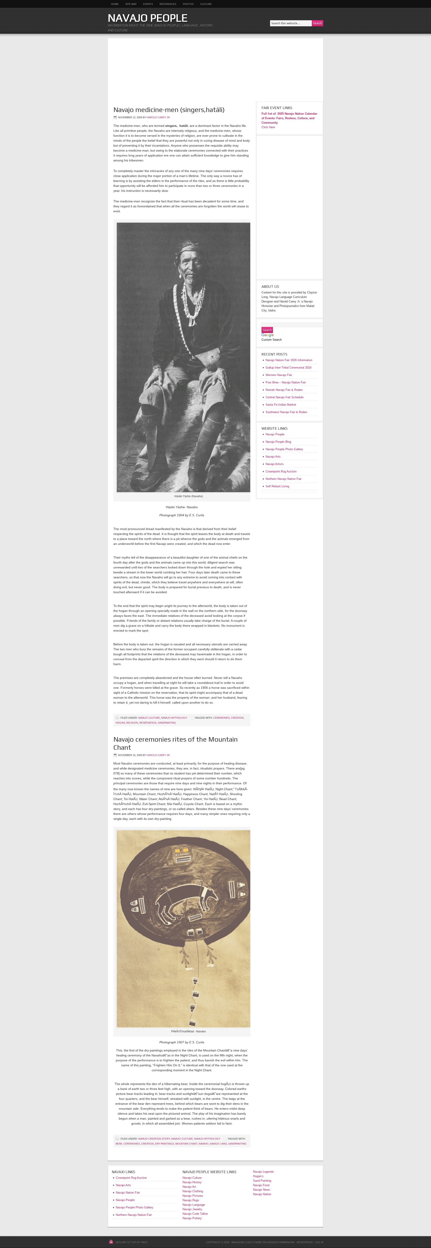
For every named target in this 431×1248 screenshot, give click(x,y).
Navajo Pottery (192, 1218)
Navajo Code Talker (195, 1213)
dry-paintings (164, 1143)
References (168, 4)
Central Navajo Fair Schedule (284, 397)
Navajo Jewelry (192, 1209)
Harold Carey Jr (158, 117)
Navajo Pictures (193, 1195)
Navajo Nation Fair (128, 1192)
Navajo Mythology (174, 717)
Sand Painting (262, 1180)
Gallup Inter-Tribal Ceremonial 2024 (288, 367)
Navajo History (192, 1182)
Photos (188, 4)
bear (119, 1143)
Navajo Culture (149, 717)
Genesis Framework (280, 1242)
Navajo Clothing (193, 1191)
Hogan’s (258, 1176)
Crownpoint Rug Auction (131, 1177)
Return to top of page (131, 1242)
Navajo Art (189, 1186)
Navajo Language (194, 1204)
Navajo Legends (263, 1171)
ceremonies (221, 717)
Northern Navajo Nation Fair (134, 1215)
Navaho (204, 1143)
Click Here (268, 127)
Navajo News (261, 1189)
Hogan (120, 722)
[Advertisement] (215, 69)
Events (148, 4)
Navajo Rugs (191, 1200)
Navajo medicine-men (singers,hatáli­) (169, 110)
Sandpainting (167, 722)
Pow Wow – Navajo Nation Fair (286, 382)
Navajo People (148, 17)
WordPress (304, 1242)
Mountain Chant (186, 1143)
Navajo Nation (262, 1194)
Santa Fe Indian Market (281, 404)
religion (132, 722)
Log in (319, 1242)
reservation (147, 722)
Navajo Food (261, 1185)
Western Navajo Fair (279, 375)
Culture (204, 4)
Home (115, 4)
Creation (237, 717)
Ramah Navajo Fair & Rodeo (284, 389)
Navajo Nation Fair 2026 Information (289, 360)
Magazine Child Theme (246, 1242)
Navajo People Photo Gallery (134, 1207)
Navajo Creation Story (154, 1138)
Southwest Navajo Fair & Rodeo (286, 412)
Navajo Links (218, 1143)
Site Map (130, 4)
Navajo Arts (123, 1185)
